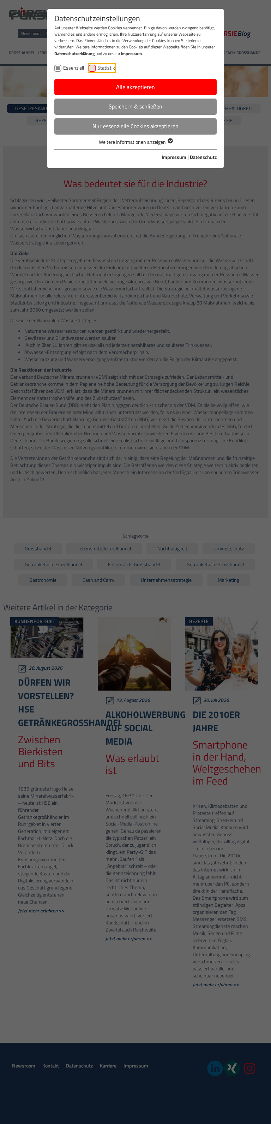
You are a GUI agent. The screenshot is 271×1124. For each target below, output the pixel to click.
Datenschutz (203, 157)
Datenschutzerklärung (74, 53)
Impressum (131, 53)
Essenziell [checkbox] (73, 67)
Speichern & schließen (135, 106)
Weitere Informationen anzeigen (133, 142)
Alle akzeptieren (135, 87)
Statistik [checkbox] (106, 67)
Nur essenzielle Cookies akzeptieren (135, 126)
